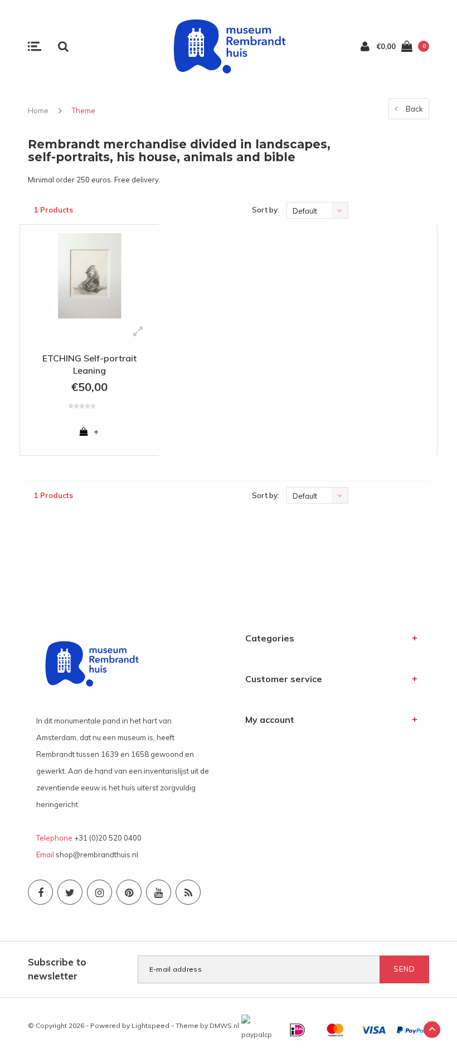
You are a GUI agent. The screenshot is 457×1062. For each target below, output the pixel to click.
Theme (83, 110)
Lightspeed (150, 1025)
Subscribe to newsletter (57, 968)
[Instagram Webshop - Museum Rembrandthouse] (99, 892)
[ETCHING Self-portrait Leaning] (89, 275)
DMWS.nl (224, 1025)
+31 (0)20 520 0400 (108, 837)
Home (38, 110)
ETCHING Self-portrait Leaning (89, 364)
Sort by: (265, 209)
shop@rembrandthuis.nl (97, 854)
